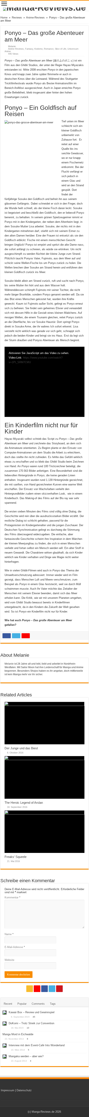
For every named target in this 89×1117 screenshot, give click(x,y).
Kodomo (38, 49)
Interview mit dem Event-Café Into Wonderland (37, 1045)
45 (34, 1017)
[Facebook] (44, 988)
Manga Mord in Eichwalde (17, 1034)
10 (28, 1028)
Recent (8, 1003)
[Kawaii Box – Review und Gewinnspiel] (4, 1012)
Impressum (7, 1090)
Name (9, 934)
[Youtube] (59, 988)
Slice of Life (60, 49)
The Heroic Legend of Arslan (24, 802)
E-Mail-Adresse (15, 947)
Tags (53, 1003)
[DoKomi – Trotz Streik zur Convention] (4, 1023)
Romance (49, 49)
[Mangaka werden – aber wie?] (4, 1057)
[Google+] (37, 988)
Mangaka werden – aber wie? (26, 1056)
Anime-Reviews (35, 17)
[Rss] (29, 988)
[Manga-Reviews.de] (44, 9)
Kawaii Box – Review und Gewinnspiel (31, 1012)
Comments (38, 1003)
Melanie (12, 46)
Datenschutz (24, 1090)
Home (3, 17)
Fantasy (29, 49)
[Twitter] (52, 988)
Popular (21, 1003)
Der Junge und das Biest (21, 748)
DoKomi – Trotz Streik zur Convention (31, 1023)
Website (9, 959)
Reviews (17, 17)
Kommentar (12, 897)
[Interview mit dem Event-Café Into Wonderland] (4, 1046)
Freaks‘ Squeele (15, 857)
